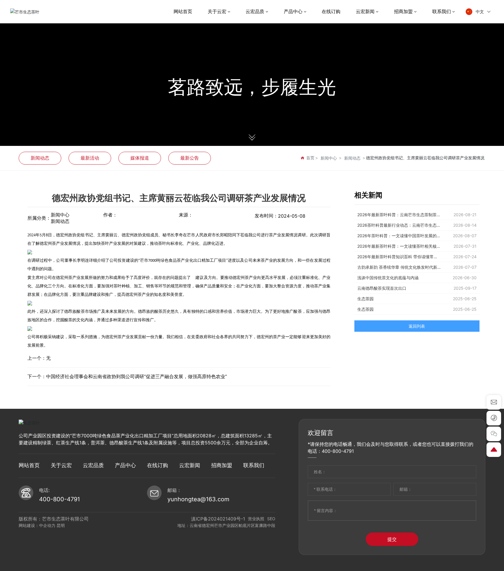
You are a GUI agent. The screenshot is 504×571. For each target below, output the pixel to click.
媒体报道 (139, 158)
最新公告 (189, 158)
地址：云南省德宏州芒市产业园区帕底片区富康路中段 (226, 525)
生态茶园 (365, 298)
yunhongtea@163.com (198, 499)
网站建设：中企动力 (37, 525)
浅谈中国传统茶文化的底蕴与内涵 (388, 277)
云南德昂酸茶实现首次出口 (381, 288)
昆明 (61, 525)
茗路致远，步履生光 (252, 87)
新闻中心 (329, 158)
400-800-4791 (59, 499)
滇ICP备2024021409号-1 (218, 519)
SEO (271, 518)
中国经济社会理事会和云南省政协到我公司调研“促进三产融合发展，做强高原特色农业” (136, 376)
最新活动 (89, 158)
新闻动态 (40, 158)
